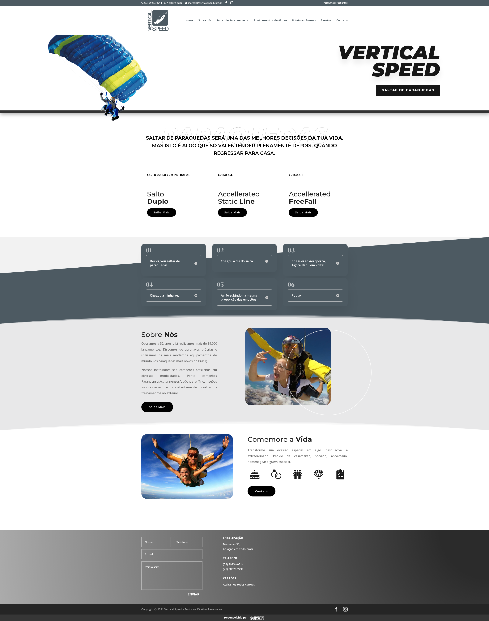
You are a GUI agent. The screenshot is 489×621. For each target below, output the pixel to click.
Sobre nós (204, 20)
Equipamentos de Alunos (270, 20)
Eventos (326, 20)
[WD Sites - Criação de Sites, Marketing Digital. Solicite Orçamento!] (257, 617)
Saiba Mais (161, 212)
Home (189, 20)
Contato (342, 20)
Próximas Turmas (304, 20)
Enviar (193, 594)
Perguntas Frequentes (336, 3)
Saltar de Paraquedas (230, 20)
